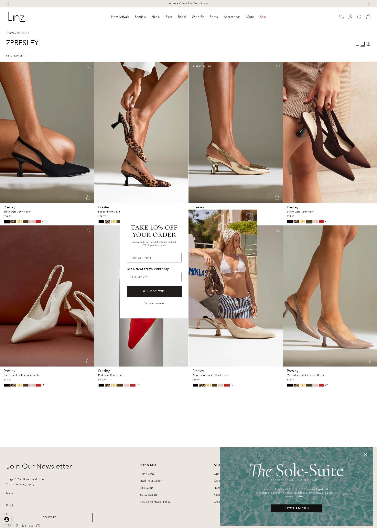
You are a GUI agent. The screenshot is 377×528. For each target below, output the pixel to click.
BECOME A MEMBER (296, 508)
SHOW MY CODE (154, 291)
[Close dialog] (249, 216)
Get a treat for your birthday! (148, 269)
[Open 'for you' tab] (6, 519)
